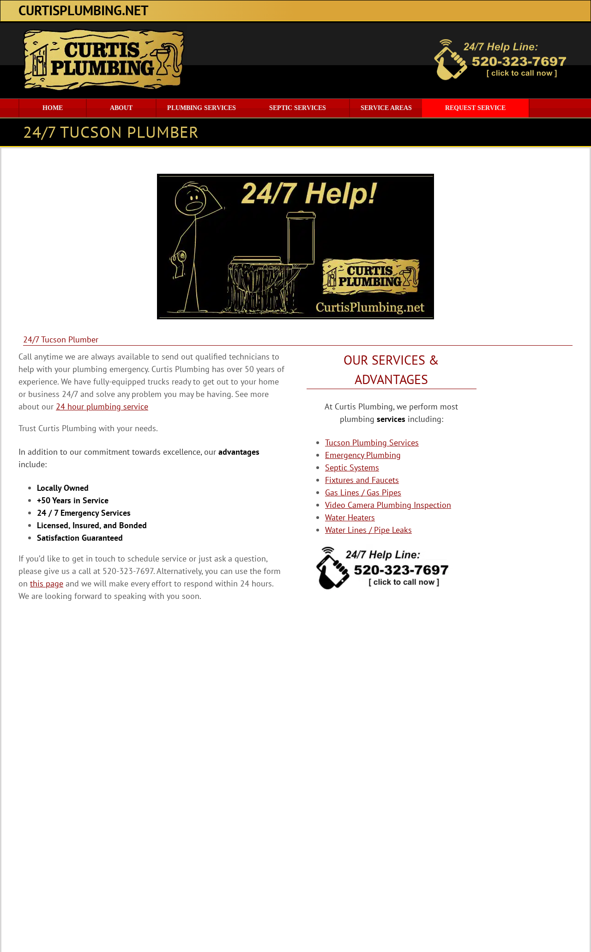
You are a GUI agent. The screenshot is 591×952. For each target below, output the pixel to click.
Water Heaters (350, 517)
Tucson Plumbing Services (372, 442)
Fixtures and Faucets (362, 480)
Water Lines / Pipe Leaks (368, 530)
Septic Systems (352, 467)
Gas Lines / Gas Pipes (363, 492)
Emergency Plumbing (363, 455)
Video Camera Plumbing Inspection (388, 505)
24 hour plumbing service (102, 406)
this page (46, 583)
